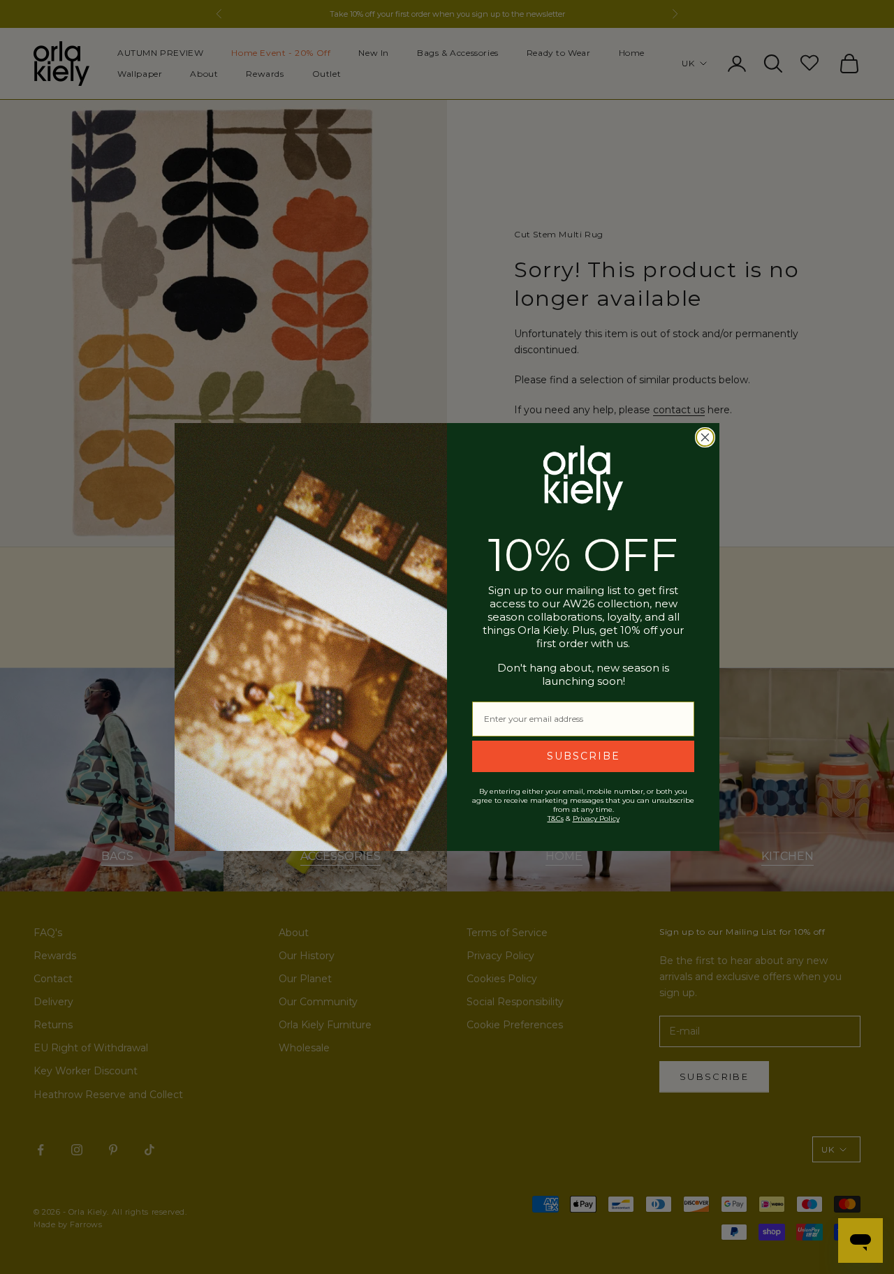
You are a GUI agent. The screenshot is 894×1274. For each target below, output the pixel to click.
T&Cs (556, 818)
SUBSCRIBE (583, 756)
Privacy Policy (596, 818)
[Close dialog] (705, 437)
